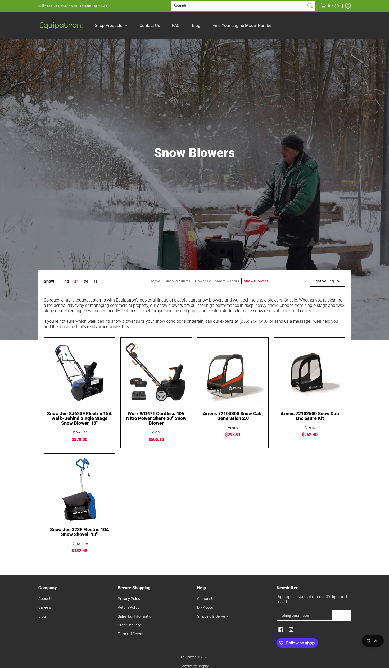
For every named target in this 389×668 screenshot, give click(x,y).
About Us (45, 598)
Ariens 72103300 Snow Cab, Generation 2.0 (233, 416)
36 (86, 281)
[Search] (310, 6)
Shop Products (178, 281)
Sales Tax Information (135, 616)
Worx (156, 432)
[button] (280, 630)
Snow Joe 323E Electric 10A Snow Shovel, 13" (79, 532)
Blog (42, 616)
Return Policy (128, 607)
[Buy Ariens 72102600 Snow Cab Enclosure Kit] (309, 373)
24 (76, 281)
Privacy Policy (129, 598)
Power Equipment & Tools (217, 281)
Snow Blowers (256, 281)
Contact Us (206, 598)
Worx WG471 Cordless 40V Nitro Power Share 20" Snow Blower (156, 418)
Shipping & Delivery (212, 616)
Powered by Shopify (194, 666)
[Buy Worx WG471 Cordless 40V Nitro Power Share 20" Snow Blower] (156, 373)
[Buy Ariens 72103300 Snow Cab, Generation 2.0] (233, 373)
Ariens (233, 427)
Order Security (129, 625)
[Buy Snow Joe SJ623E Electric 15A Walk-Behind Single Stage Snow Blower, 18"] (79, 373)
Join (341, 615)
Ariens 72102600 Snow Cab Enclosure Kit (310, 416)
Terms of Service (131, 634)
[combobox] (238, 6)
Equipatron (189, 657)
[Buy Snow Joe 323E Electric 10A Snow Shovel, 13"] (79, 489)
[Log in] (348, 6)
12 (67, 281)
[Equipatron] (60, 25)
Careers (44, 607)
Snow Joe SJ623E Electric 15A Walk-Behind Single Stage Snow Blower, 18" (79, 418)
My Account (207, 607)
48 (95, 281)
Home (155, 281)
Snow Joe (79, 432)
